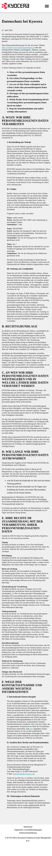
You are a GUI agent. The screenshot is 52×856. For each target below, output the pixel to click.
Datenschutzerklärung (28, 833)
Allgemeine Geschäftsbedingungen (28, 830)
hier (31, 729)
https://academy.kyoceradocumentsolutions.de (18, 48)
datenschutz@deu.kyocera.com (24, 774)
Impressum (28, 827)
